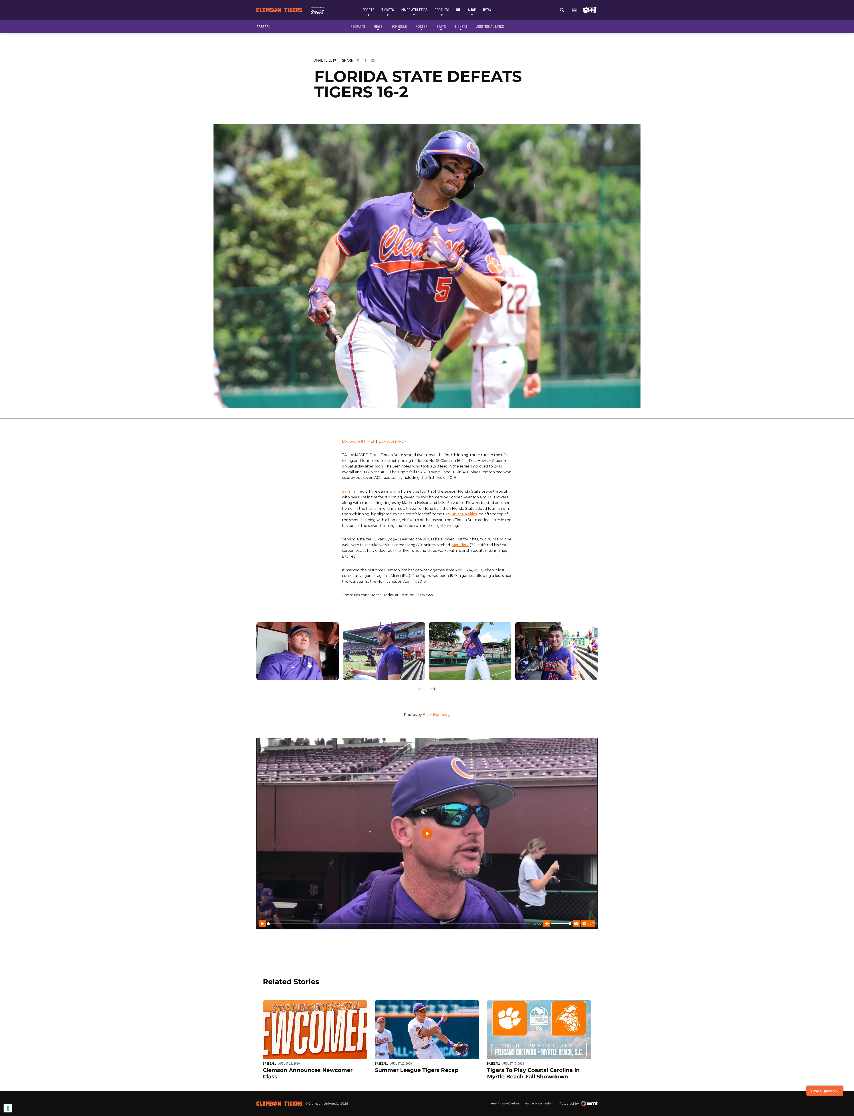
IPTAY (487, 10)
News (378, 26)
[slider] (399, 924)
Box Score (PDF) (393, 441)
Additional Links (490, 26)
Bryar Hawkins (464, 514)
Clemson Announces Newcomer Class (307, 1073)
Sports (368, 10)
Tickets (387, 10)
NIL (458, 10)
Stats (441, 26)
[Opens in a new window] (590, 10)
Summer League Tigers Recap (417, 1070)
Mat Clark (460, 545)
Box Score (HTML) (358, 441)
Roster (421, 26)
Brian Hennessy (436, 715)
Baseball (269, 1063)
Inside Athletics (414, 10)
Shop (472, 10)
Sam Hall (350, 491)
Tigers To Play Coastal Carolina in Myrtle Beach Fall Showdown (533, 1073)
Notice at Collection (538, 1103)
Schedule (574, 10)
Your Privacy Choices (505, 1103)
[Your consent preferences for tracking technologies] (8, 1108)
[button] (433, 689)
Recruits (442, 10)
